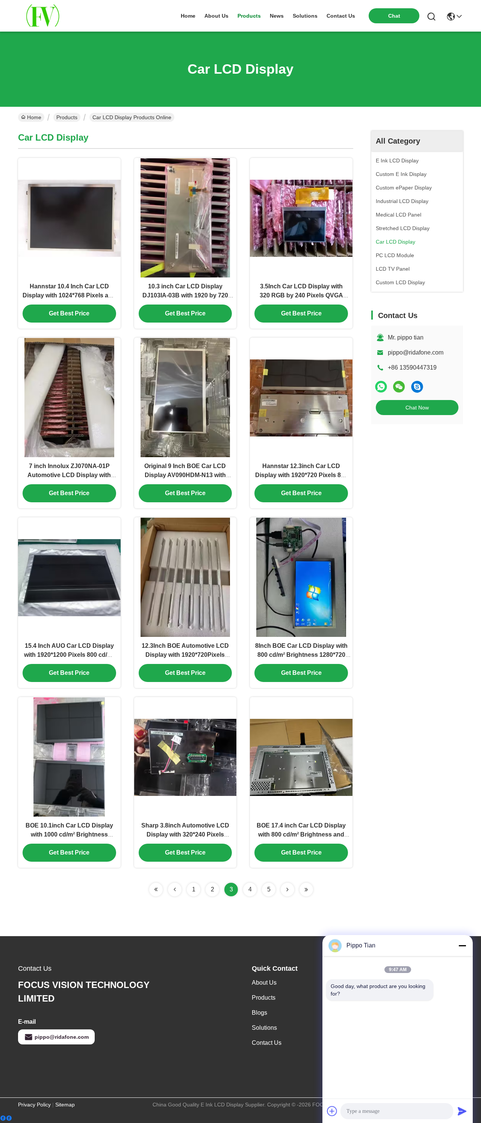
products (249, 16)
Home (188, 16)
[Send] (462, 1111)
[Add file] (332, 1111)
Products (66, 117)
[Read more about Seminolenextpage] (156, 889)
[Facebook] (6, 1118)
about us (216, 16)
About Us (264, 982)
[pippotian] (417, 387)
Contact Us (266, 1043)
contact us (341, 16)
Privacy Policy (34, 1105)
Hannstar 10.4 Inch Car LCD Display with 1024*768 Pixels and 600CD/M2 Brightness (69, 295)
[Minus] (462, 945)
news (277, 16)
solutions (305, 16)
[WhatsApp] (381, 387)
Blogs (259, 1012)
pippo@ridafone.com (415, 352)
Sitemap (65, 1105)
